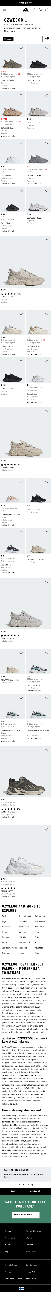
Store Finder (31, 1252)
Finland (29, 1288)
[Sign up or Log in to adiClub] (34, 9)
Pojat (4, 922)
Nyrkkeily (22, 932)
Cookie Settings (10, 1265)
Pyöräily (22, 937)
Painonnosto (24, 943)
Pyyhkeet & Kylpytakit (40, 922)
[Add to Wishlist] (21, 48)
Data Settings (31, 1265)
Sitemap (29, 1238)
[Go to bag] (47, 9)
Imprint (7, 1245)
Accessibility (31, 1279)
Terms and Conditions (13, 1279)
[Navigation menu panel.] (4, 9)
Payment (29, 1245)
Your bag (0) (35, 1191)
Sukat (4, 943)
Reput (5, 932)
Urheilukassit (24, 916)
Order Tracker (10, 1238)
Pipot (37, 932)
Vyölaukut (39, 927)
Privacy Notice (31, 1272)
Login (13, 1191)
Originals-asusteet (6, 953)
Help (6, 1252)
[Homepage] (25, 11)
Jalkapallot (40, 916)
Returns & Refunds (33, 1231)
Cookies (7, 1272)
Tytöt (4, 916)
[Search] (40, 9)
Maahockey (23, 927)
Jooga (21, 953)
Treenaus (22, 922)
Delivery (7, 1231)
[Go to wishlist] (10, 9)
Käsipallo (22, 948)
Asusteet (6, 927)
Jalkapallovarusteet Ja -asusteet (11, 948)
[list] (21, 39)
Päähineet (6, 937)
